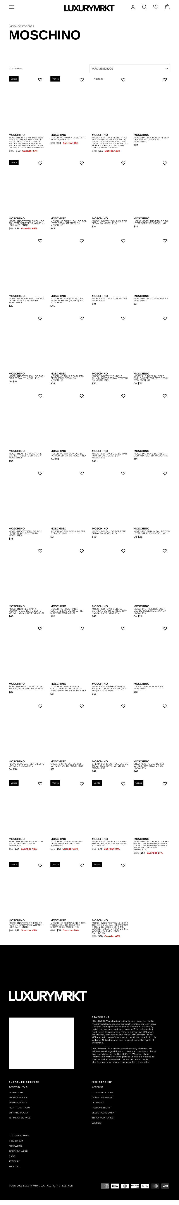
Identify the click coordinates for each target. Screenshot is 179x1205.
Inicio (12, 26)
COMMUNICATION (102, 1097)
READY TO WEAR (18, 1151)
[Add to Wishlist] (41, 80)
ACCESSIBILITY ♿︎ (18, 1087)
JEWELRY (14, 1161)
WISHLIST (97, 1123)
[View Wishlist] (155, 6)
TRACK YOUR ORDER (103, 1117)
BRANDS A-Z (16, 1141)
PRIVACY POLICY (18, 1097)
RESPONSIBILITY (101, 1107)
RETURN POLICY (18, 1102)
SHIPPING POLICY (18, 1112)
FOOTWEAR (15, 1146)
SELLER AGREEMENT (104, 1112)
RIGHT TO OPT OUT (19, 1107)
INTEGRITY (98, 1102)
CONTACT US (16, 1092)
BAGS (12, 1156)
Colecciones (26, 26)
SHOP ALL (14, 1166)
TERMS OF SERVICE (20, 1117)
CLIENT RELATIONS (102, 1092)
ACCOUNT (97, 1087)
